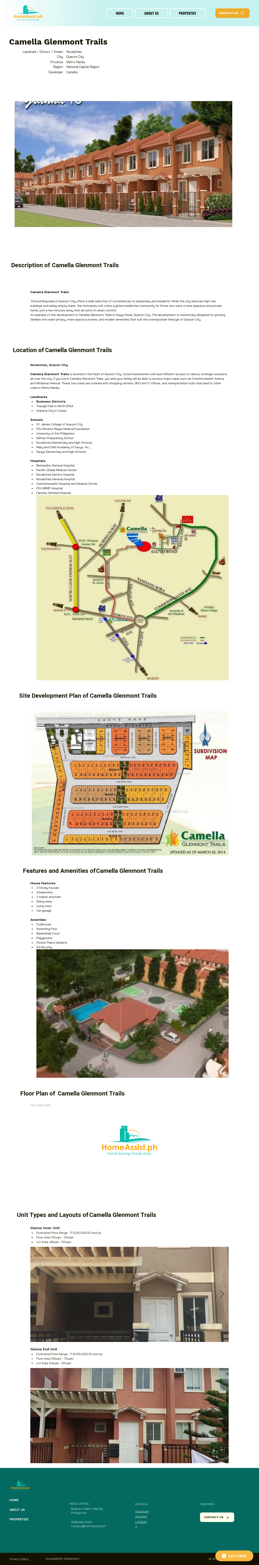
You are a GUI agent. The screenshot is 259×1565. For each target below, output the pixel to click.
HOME (14, 1500)
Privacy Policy (19, 1559)
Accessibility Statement (62, 1558)
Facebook (142, 1511)
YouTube (141, 1516)
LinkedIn (141, 1522)
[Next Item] (222, 1294)
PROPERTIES (18, 1519)
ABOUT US (17, 1510)
